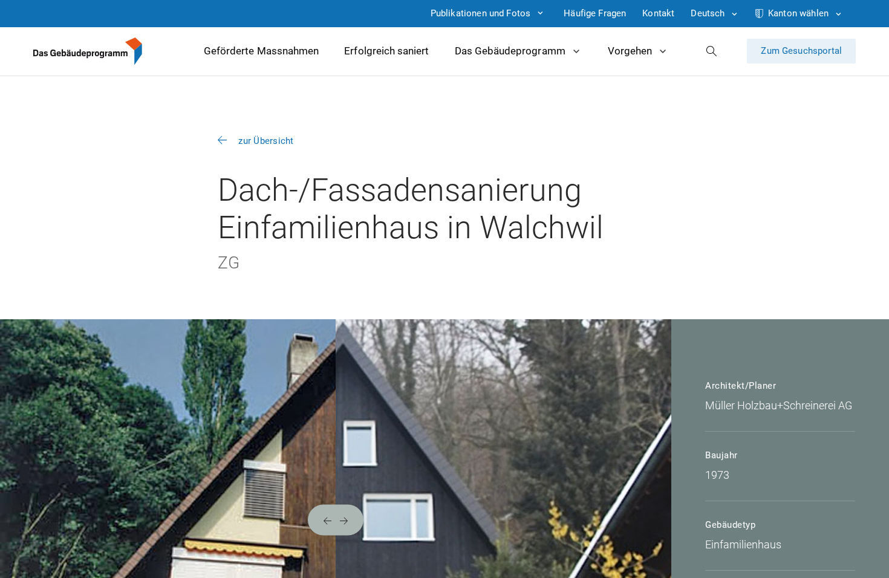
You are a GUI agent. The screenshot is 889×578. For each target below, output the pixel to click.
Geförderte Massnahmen (261, 51)
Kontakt (658, 13)
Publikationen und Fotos (480, 13)
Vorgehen (630, 51)
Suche (711, 51)
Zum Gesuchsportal (801, 50)
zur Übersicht (265, 140)
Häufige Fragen (595, 13)
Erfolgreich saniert (386, 51)
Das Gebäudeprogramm (510, 51)
